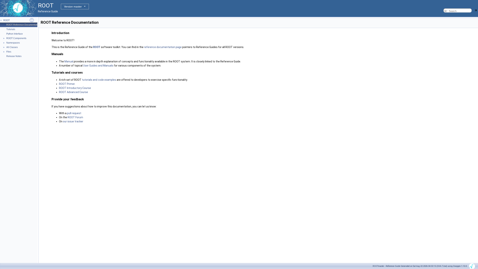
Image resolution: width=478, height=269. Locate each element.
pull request (74, 113)
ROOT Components (16, 38)
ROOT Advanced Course (73, 92)
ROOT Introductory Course (75, 87)
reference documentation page (163, 47)
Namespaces (13, 42)
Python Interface (14, 34)
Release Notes (13, 56)
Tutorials (10, 29)
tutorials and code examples (99, 79)
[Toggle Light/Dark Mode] (475, 10)
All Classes (12, 47)
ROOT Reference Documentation (23, 25)
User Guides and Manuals (98, 65)
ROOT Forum (75, 117)
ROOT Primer (67, 83)
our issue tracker (73, 121)
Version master (73, 6)
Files (8, 51)
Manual (68, 61)
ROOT (6, 20)
